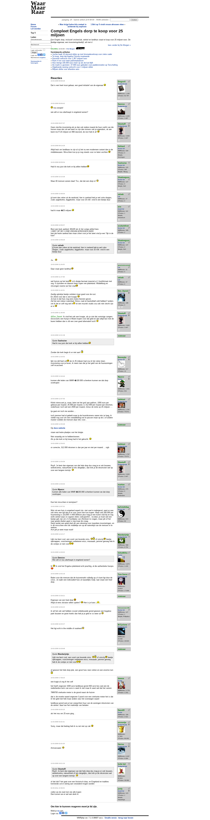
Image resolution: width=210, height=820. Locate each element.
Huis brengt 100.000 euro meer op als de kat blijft (72, 63)
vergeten (42, 57)
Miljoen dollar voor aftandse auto (65, 69)
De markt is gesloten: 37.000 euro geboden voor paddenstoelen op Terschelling (85, 65)
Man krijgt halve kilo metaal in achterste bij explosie (73, 25)
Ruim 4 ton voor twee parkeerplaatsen (68, 61)
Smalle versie (111, 818)
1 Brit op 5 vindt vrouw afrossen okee (107, 24)
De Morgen (71, 49)
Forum (34, 27)
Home (33, 24)
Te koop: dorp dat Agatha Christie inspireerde (70, 56)
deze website (59, 428)
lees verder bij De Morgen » (119, 45)
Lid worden (36, 29)
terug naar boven (125, 818)
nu (58, 811)
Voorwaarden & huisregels (36, 62)
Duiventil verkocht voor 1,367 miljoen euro (69, 58)
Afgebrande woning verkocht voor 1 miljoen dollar (72, 67)
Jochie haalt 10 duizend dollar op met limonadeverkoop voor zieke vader (82, 54)
